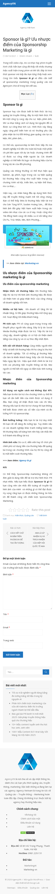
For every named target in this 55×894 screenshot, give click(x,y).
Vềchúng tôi (30, 814)
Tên (6, 614)
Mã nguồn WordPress (33, 879)
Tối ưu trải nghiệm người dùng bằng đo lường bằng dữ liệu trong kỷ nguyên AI (29, 696)
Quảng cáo (29, 515)
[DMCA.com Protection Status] (27, 833)
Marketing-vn (32, 263)
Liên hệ (30, 826)
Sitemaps (11, 887)
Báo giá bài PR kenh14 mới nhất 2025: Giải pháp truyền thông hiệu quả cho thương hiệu (28, 717)
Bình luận (8, 574)
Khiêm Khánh (26, 56)
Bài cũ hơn (17, 535)
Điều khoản (23, 887)
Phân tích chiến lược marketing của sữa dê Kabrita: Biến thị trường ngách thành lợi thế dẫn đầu (29, 706)
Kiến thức (19, 515)
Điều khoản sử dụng (30, 822)
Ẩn (32, 94)
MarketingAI (30, 865)
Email (6, 627)
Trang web (8, 640)
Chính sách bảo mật (30, 818)
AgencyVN (9, 3)
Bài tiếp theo (38, 536)
